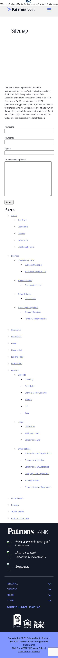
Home (13, 344)
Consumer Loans (32, 440)
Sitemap (15, 505)
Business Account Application (38, 454)
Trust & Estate (17, 512)
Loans (20, 422)
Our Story (22, 220)
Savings (28, 400)
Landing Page (17, 357)
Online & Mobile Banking (35, 393)
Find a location (22, 546)
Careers (21, 234)
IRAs (27, 413)
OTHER (10, 601)
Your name (9, 127)
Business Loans (25, 281)
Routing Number (32, 480)
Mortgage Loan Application (37, 474)
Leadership (23, 227)
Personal (15, 371)
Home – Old (16, 350)
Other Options (24, 294)
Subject (8, 148)
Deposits (22, 375)
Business (15, 256)
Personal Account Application (38, 487)
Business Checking (33, 265)
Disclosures (16, 337)
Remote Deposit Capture (36, 319)
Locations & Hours (26, 247)
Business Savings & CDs (35, 272)
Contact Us (16, 330)
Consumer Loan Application (37, 467)
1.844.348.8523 (22, 557)
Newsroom (23, 240)
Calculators (30, 427)
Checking (29, 380)
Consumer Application (34, 460)
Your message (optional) (15, 159)
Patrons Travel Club (20, 519)
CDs (26, 406)
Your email (9, 137)
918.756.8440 (39, 557)
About (14, 216)
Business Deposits (26, 261)
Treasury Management (28, 308)
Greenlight (29, 386)
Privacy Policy (17, 498)
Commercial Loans (33, 285)
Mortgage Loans (32, 433)
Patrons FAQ (16, 364)
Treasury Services (33, 312)
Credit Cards (30, 299)
